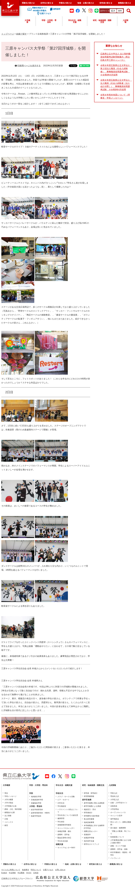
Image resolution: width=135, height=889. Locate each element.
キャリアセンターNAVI (66, 848)
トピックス (8, 822)
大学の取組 (8, 803)
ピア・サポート (63, 800)
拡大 (113, 11)
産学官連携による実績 (92, 806)
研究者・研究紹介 (91, 793)
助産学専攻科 (36, 816)
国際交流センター (91, 831)
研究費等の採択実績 (91, 816)
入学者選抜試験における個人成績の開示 (120, 841)
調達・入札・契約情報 (13, 809)
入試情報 (125, 21)
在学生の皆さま (46, 3)
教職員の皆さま (124, 3)
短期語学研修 (89, 838)
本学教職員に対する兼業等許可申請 (94, 827)
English (4, 873)
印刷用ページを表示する (29, 65)
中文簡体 (12, 873)
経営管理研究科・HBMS (40, 813)
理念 (6, 793)
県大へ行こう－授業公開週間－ (120, 823)
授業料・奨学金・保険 (118, 849)
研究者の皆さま (106, 3)
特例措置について (117, 837)
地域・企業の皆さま (85, 3)
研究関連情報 (89, 796)
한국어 (28, 873)
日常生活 (60, 803)
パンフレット (115, 858)
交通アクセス (48, 870)
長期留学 (87, 835)
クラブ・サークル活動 (66, 797)
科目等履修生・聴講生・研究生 (120, 853)
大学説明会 (114, 809)
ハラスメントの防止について (67, 810)
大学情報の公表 (10, 806)
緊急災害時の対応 (64, 838)
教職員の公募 (9, 812)
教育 (6, 825)
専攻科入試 (114, 796)
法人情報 (7, 816)
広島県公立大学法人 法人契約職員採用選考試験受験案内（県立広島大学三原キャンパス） (115, 57)
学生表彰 (60, 822)
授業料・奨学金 (63, 835)
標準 (120, 11)
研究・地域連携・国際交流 (102, 21)
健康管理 (60, 818)
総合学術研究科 (37, 810)
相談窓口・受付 (90, 809)
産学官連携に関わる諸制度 (94, 803)
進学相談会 (114, 819)
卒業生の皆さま (65, 3)
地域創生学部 (36, 797)
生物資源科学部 (37, 800)
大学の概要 (8, 800)
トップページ (7, 34)
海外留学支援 (89, 841)
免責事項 (25, 870)
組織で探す (21, 34)
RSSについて (36, 870)
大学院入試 (114, 800)
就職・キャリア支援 (118, 846)
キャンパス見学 (116, 816)
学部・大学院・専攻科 (49, 21)
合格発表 (113, 806)
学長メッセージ (10, 796)
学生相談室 (61, 806)
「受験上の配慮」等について (120, 832)
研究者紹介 (88, 813)
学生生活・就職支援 (74, 21)
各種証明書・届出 (64, 831)
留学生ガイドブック (91, 844)
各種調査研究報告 (64, 825)
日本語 (35, 873)
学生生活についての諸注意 (67, 815)
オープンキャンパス (118, 812)
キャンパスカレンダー (66, 828)
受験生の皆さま (28, 3)
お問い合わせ (60, 870)
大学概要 (27, 21)
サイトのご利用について (10, 870)
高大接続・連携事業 (118, 828)
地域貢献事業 (89, 822)
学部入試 (113, 793)
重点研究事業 (89, 819)
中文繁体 (21, 873)
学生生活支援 (62, 841)
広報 (6, 819)
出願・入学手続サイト (118, 803)
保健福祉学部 (36, 803)
